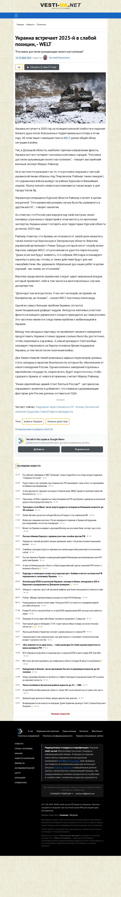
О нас (30, 731)
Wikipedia (74, 815)
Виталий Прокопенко (59, 57)
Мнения (18, 753)
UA (19, 66)
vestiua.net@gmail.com (84, 793)
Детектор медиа (72, 761)
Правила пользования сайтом (89, 736)
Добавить (39, 449)
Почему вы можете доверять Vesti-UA (34, 429)
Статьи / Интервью (23, 749)
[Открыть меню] (16, 15)
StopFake (58, 767)
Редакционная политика (48, 731)
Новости (19, 744)
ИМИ (60, 761)
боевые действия (58, 421)
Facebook (64, 815)
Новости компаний (24, 758)
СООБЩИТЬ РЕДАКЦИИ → (61, 793)
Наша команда (69, 731)
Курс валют (20, 778)
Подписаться (82, 449)
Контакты (84, 731)
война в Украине (33, 421)
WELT (66, 137)
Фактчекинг (97, 731)
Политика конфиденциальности (57, 736)
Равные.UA (20, 763)
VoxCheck (68, 767)
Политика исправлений (28, 736)
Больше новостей (60, 714)
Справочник (21, 783)
